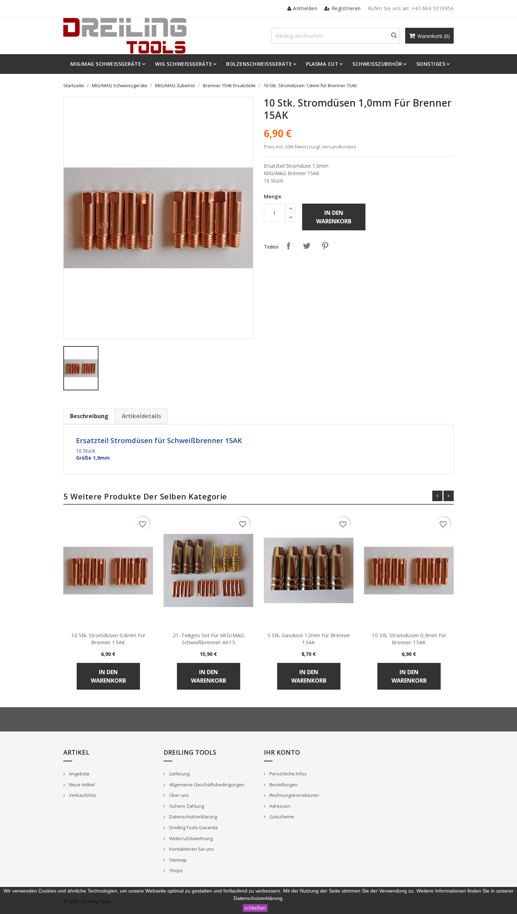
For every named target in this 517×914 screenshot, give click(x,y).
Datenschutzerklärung (192, 816)
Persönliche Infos (287, 774)
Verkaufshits (82, 795)
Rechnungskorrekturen (293, 795)
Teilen (288, 246)
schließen (255, 908)
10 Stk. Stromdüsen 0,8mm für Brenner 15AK (108, 639)
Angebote (79, 774)
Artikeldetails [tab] (141, 416)
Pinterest (325, 246)
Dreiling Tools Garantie (193, 827)
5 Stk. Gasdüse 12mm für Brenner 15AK (308, 639)
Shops (175, 870)
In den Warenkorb (333, 217)
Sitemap (177, 860)
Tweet (307, 246)
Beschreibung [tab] (89, 416)
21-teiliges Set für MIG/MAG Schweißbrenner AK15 (208, 639)
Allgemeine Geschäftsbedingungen (206, 784)
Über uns (178, 795)
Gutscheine (281, 816)
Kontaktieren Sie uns (191, 849)
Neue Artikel (81, 784)
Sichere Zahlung (186, 806)
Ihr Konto (282, 752)
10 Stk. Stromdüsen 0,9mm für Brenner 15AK (409, 639)
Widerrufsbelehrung (190, 838)
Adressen (279, 806)
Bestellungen (283, 784)
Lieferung (179, 774)
